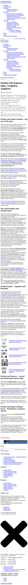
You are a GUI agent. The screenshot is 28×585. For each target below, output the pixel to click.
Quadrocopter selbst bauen (13, 55)
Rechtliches (10, 68)
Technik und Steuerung (12, 62)
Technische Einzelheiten (16, 268)
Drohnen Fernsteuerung (9, 461)
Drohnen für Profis (11, 49)
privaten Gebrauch (13, 172)
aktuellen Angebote (15, 314)
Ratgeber (6, 59)
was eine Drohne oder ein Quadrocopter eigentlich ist (14, 159)
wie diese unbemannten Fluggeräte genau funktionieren (13, 160)
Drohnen (6, 477)
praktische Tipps (13, 400)
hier (12, 183)
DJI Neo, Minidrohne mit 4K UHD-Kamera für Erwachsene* (18, 363)
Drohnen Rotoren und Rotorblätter (15, 54)
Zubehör (6, 51)
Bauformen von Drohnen (13, 63)
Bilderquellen (7, 510)
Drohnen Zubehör (7, 178)
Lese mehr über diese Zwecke (11, 571)
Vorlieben (16, 573)
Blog (5, 72)
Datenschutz (7, 508)
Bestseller (6, 47)
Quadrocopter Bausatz (14, 180)
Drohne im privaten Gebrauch (14, 66)
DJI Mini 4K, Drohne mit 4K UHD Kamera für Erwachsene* (17, 341)
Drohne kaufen (7, 45)
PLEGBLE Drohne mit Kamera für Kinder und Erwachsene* (17, 355)
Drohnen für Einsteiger (12, 48)
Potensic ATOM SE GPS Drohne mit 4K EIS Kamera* (17, 349)
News (5, 73)
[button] (6, 441)
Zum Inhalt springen (6, 1)
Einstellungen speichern (6, 575)
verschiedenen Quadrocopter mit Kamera (11, 294)
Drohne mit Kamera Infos (10, 471)
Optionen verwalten (8, 566)
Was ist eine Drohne (12, 61)
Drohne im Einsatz (11, 65)
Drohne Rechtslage (8, 475)
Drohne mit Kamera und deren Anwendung (12, 169)
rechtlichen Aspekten (10, 429)
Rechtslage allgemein (15, 69)
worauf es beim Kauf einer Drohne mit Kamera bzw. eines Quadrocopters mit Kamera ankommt (14, 390)
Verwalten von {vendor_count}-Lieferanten (14, 569)
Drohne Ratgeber (8, 474)
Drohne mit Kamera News (10, 472)
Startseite (6, 44)
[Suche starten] (16, 79)
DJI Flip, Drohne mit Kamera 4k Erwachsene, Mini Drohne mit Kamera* (17, 371)
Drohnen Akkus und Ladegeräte (15, 52)
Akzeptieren (4, 573)
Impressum (6, 507)
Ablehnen (10, 573)
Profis (13, 320)
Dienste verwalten (8, 568)
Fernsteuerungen (11, 58)
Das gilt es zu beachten (15, 70)
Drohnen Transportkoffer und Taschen (16, 56)
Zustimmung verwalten (6, 583)
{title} (5, 578)
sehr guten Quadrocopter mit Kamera (13, 201)
